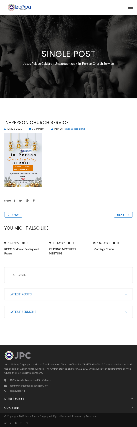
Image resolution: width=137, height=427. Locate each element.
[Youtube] (29, 423)
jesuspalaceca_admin (74, 128)
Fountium (91, 416)
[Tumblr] (17, 423)
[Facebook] (12, 423)
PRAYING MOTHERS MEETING (62, 251)
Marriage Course (103, 249)
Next (121, 214)
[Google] (23, 423)
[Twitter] (7, 423)
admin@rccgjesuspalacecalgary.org (29, 385)
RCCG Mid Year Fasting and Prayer (21, 251)
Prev (15, 214)
